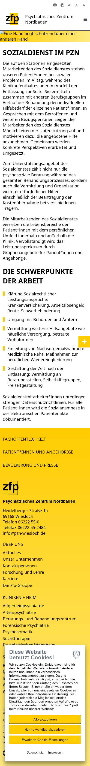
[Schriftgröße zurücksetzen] (84, 5)
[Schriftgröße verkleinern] (77, 5)
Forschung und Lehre (23, 572)
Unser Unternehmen (23, 559)
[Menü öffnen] (85, 19)
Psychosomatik (18, 631)
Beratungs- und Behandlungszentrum (40, 619)
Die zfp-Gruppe (17, 585)
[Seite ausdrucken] (55, 5)
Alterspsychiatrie (19, 612)
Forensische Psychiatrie (26, 625)
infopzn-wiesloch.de (24, 533)
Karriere (10, 578)
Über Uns (13, 544)
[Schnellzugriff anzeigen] (84, 341)
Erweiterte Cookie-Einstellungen (45, 740)
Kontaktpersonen (20, 565)
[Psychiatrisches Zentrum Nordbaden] (10, 487)
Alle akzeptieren (45, 719)
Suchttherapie (16, 638)
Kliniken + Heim (19, 597)
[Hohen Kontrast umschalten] (62, 5)
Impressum (55, 752)
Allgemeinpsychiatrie (23, 605)
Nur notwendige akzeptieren (45, 729)
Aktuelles (12, 552)
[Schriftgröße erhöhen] (69, 5)
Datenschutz (35, 752)
